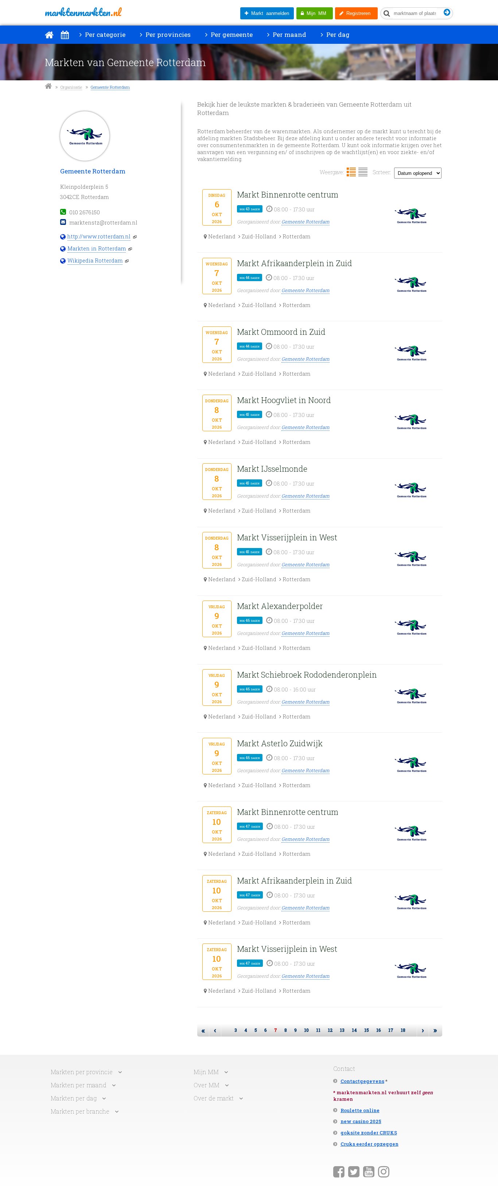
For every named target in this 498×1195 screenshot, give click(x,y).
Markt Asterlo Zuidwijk (280, 743)
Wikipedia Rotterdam (94, 260)
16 (378, 1030)
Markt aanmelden (268, 13)
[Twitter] (353, 1171)
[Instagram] (383, 1171)
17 (390, 1030)
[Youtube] (368, 1171)
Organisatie (71, 87)
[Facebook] (339, 1171)
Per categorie (104, 34)
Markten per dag (74, 1098)
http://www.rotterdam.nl (99, 236)
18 (403, 1030)
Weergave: (332, 172)
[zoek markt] (447, 13)
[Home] (49, 35)
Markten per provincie (82, 1072)
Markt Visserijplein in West (287, 537)
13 (342, 1030)
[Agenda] (64, 35)
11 (318, 1030)
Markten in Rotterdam (96, 248)
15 (366, 1030)
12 (330, 1030)
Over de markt (214, 1098)
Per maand (288, 34)
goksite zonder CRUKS (369, 1132)
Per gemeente (231, 34)
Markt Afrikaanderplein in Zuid (294, 263)
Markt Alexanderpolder (280, 606)
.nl (83, 12)
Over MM (206, 1085)
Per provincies (167, 34)
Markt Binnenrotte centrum (287, 194)
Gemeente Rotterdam (110, 87)
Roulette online (360, 1110)
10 (306, 1030)
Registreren (356, 13)
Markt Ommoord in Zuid (281, 331)
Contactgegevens (362, 1081)
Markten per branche (80, 1111)
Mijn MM (315, 13)
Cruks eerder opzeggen (369, 1144)
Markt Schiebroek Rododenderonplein (307, 674)
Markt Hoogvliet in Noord (284, 400)
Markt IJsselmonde (272, 468)
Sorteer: (382, 172)
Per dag (337, 34)
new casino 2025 (361, 1121)
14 (354, 1030)
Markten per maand (78, 1085)
